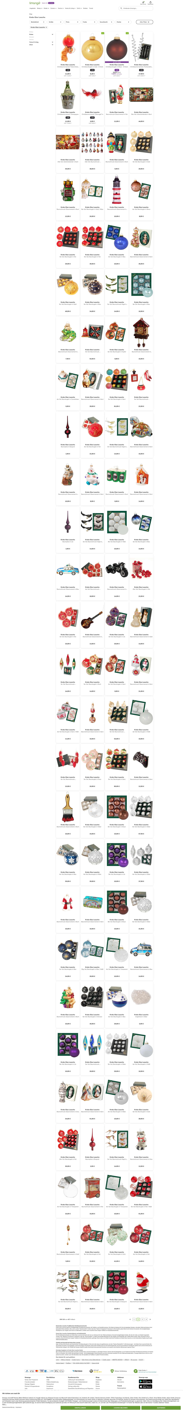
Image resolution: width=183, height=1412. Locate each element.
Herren (98, 1388)
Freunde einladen (30, 1382)
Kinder (31, 34)
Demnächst (120, 1382)
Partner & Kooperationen (32, 1386)
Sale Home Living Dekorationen (91, 1360)
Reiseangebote (121, 1388)
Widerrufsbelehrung (52, 1382)
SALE (31, 45)
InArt (57, 1360)
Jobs (26, 1388)
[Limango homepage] (35, 3)
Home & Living (33, 42)
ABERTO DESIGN (117, 1360)
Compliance (49, 1386)
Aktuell (119, 1380)
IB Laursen (134, 1360)
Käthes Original (65, 1360)
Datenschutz (50, 1384)
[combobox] (136, 8)
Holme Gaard (60, 1363)
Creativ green (106, 1360)
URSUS (126, 1360)
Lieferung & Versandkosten (76, 1380)
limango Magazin (30, 1384)
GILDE (141, 1360)
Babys (97, 1382)
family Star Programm (31, 1380)
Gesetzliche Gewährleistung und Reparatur (80, 1388)
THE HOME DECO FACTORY (81, 1363)
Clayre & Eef (95, 1363)
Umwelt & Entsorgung (74, 1384)
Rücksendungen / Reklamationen (77, 1382)
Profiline (68, 1363)
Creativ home (76, 1360)
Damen (98, 1386)
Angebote (99, 1380)
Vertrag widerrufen (73, 1386)
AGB (47, 1380)
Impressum (49, 1388)
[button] (150, 3)
